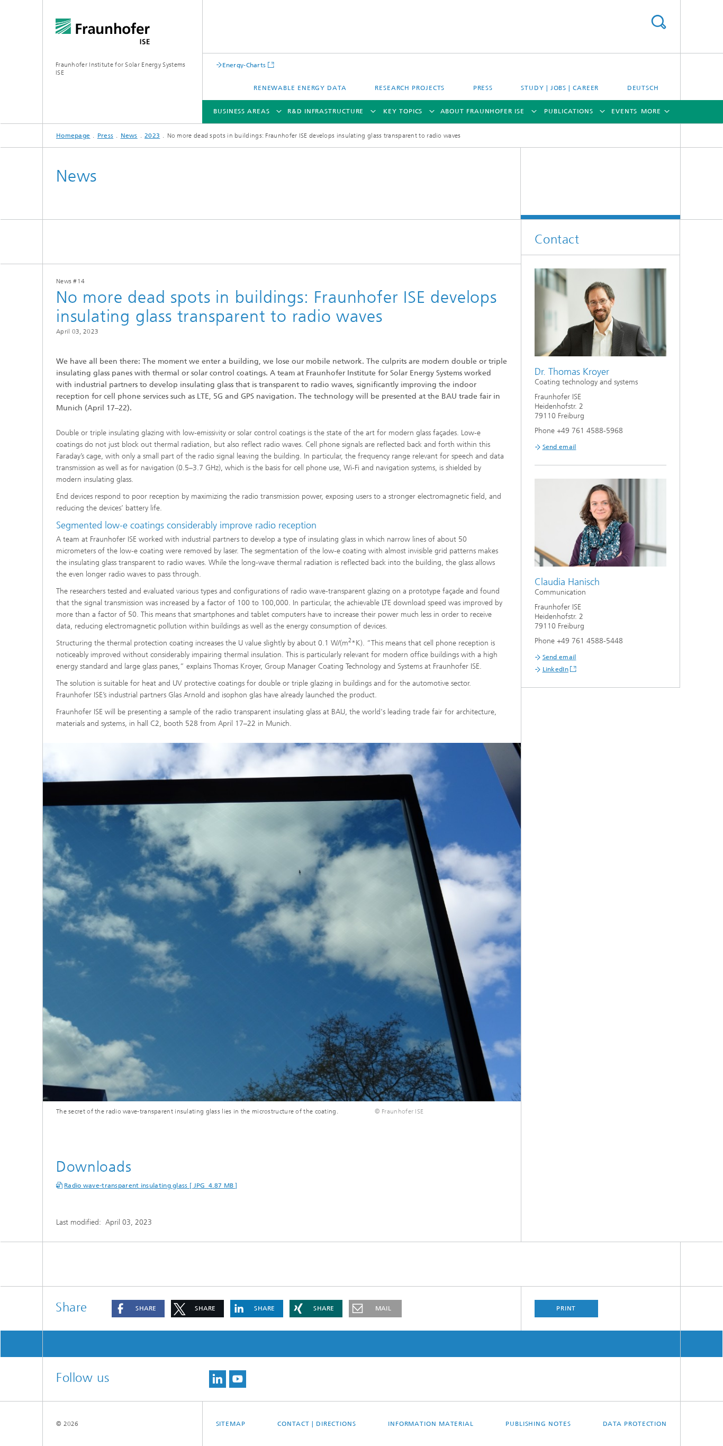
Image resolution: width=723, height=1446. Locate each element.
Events (624, 111)
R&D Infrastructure (325, 111)
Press (483, 88)
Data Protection (635, 1423)
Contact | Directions (316, 1423)
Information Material (431, 1423)
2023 (152, 135)
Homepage (73, 135)
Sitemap (231, 1423)
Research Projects (410, 88)
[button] (138, 1308)
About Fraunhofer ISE (482, 111)
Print (566, 1308)
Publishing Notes (538, 1423)
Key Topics (402, 111)
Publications (568, 111)
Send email (559, 447)
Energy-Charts (244, 64)
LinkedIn (555, 669)
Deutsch (643, 88)
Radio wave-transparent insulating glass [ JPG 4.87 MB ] (151, 1185)
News (129, 135)
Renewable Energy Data (300, 88)
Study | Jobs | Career (560, 88)
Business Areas (241, 111)
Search (658, 22)
